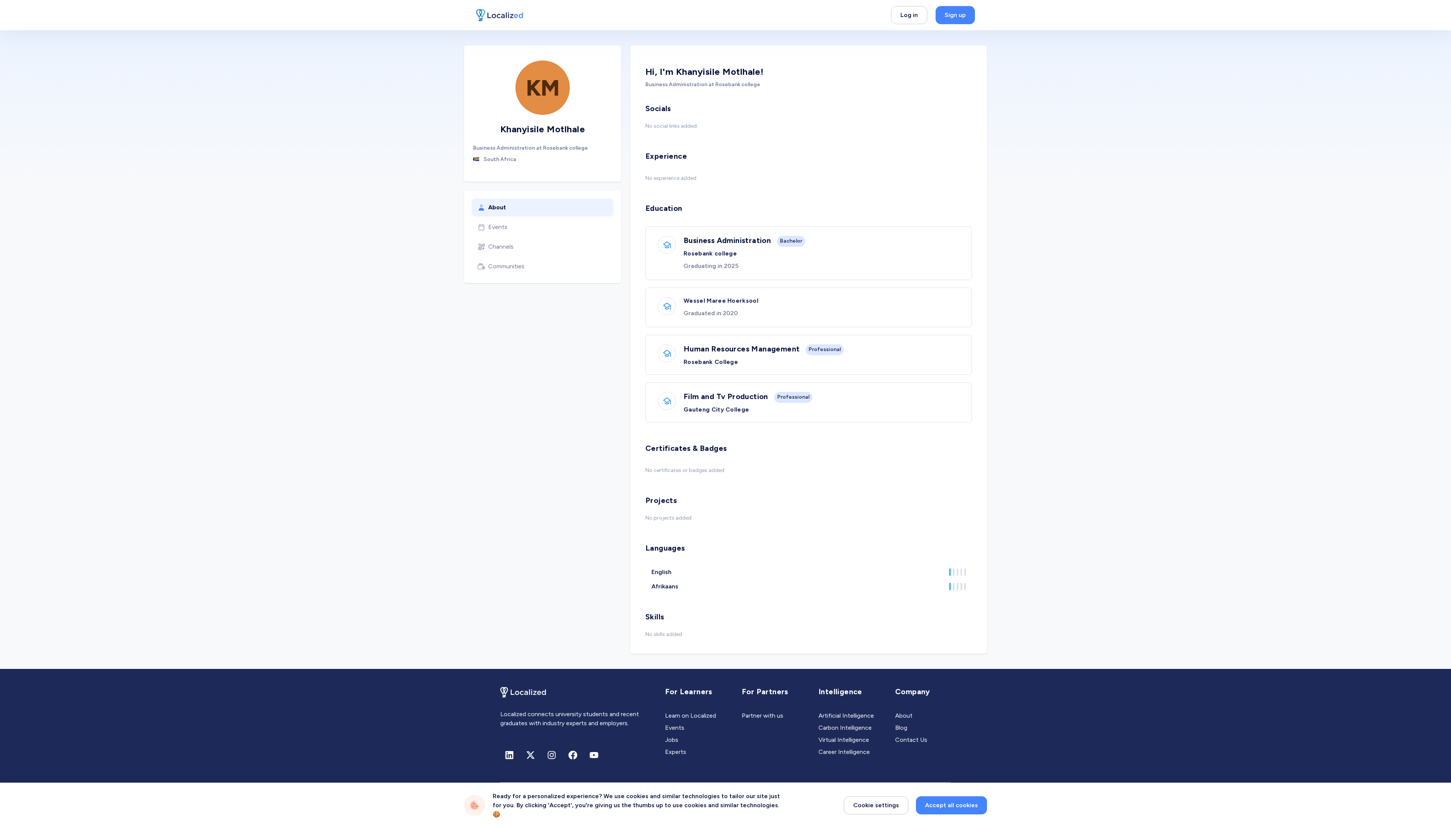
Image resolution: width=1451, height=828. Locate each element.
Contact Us (911, 739)
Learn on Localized (690, 715)
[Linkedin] (509, 755)
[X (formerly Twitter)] (530, 755)
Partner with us (762, 715)
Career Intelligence (844, 751)
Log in (909, 15)
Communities (506, 266)
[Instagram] (552, 755)
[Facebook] (573, 755)
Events (497, 227)
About (497, 207)
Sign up (955, 15)
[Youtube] (594, 755)
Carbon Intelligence (845, 727)
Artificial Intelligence (846, 715)
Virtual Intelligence (843, 739)
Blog (901, 727)
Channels (501, 246)
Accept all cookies (951, 805)
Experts (675, 751)
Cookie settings (876, 805)
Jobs (671, 739)
